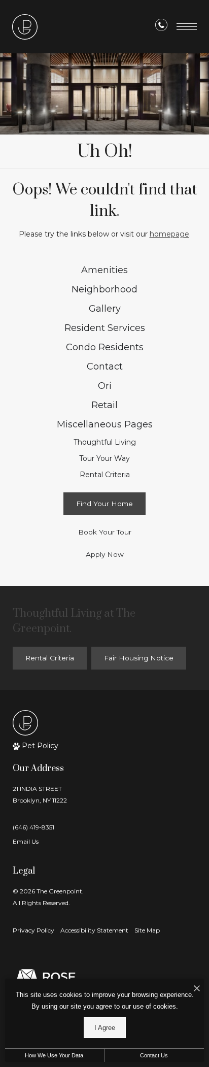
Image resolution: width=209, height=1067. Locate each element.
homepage (169, 234)
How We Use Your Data (54, 1055)
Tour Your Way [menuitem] (104, 458)
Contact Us (154, 1055)
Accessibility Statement (94, 930)
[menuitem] (105, 270)
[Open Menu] (187, 26)
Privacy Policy (33, 930)
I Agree (104, 1027)
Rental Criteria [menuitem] (105, 474)
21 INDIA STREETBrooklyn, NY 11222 (40, 794)
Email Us (26, 841)
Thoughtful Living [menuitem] (105, 442)
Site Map (147, 930)
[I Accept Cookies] (197, 989)
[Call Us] (161, 27)
